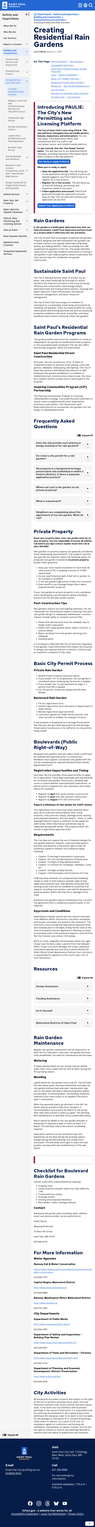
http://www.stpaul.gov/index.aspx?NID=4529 (56, 1358)
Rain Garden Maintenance (76, 86)
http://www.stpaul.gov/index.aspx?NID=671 (55, 1342)
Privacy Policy (76, 1513)
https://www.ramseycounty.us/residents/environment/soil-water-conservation (63, 1271)
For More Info (58, 97)
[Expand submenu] (26, 44)
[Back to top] (89, 1523)
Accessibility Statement (24, 1513)
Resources (56, 86)
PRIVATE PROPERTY (68, 75)
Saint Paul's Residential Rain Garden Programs (69, 70)
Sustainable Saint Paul (62, 65)
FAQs (53, 75)
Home (35, 14)
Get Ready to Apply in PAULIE (54, 161)
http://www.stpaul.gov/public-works (52, 1324)
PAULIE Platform (59, 61)
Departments (44, 14)
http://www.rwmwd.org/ (46, 1303)
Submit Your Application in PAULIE (56, 205)
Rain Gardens (76, 61)
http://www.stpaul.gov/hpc (47, 1376)
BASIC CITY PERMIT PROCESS (65, 79)
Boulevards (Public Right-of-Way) (67, 82)
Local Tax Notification (53, 1513)
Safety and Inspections (10, 17)
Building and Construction (47, 17)
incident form (13, 1473)
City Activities (58, 90)
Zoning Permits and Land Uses (49, 19)
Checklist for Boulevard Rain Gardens (69, 93)
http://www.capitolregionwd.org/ (50, 1287)
